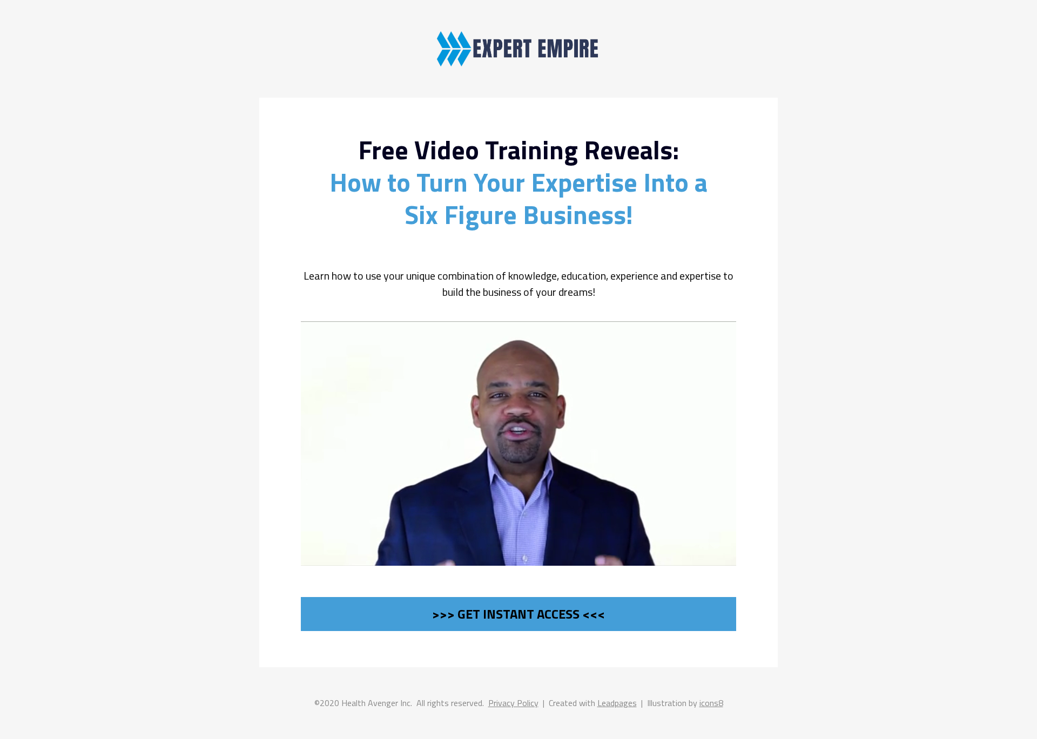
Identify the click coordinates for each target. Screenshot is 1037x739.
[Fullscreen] (660, 556)
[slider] (475, 556)
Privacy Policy (513, 702)
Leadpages (617, 702)
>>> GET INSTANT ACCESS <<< (518, 613)
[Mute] (617, 556)
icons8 (711, 702)
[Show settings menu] (639, 556)
